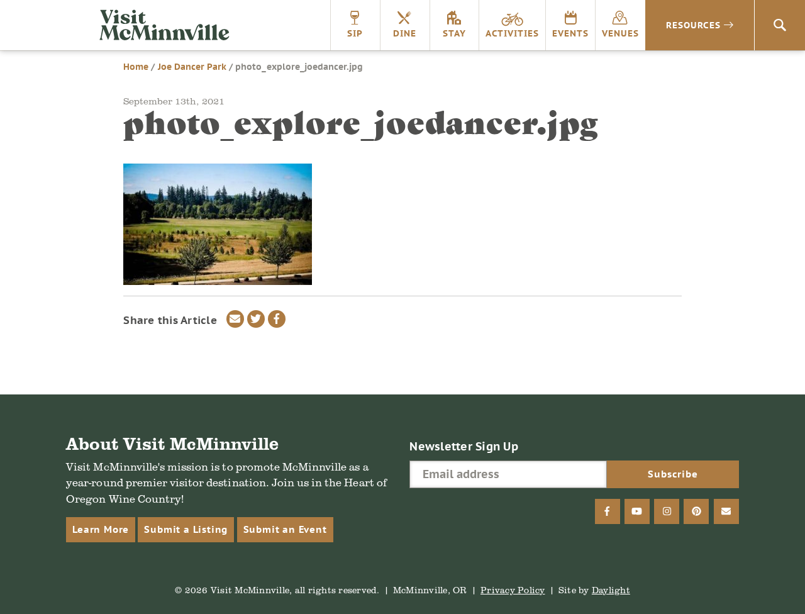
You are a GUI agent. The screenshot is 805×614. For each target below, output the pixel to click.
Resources (693, 25)
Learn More (100, 529)
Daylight (611, 590)
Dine (404, 33)
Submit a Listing (186, 529)
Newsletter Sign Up (463, 446)
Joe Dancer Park (192, 66)
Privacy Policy (512, 590)
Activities (512, 33)
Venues (620, 33)
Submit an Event (285, 529)
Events (570, 33)
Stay (454, 33)
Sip (355, 33)
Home (135, 66)
